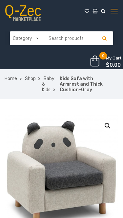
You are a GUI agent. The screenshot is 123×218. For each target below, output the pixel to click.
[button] (107, 126)
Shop (30, 78)
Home (11, 78)
